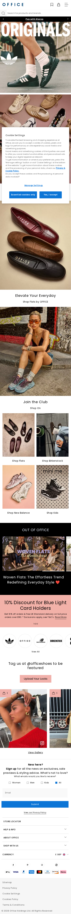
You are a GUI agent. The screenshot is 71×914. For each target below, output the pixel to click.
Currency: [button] (31, 854)
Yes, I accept (50, 194)
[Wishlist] (50, 4)
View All (36, 651)
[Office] (13, 4)
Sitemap (7, 882)
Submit (35, 804)
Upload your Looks (35, 679)
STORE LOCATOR (12, 821)
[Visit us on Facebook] (14, 865)
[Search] (3, 13)
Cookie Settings (11, 893)
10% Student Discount (34, 19)
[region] (35, 165)
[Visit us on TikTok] (57, 865)
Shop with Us (10, 845)
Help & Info (9, 829)
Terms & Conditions (13, 904)
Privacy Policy (9, 888)
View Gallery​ (35, 752)
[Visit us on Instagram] (43, 865)
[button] (23, 718)
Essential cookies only (23, 194)
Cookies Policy (10, 899)
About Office (11, 837)
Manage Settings (33, 185)
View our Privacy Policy (35, 812)
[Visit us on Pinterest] (28, 865)
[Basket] (56, 4)
